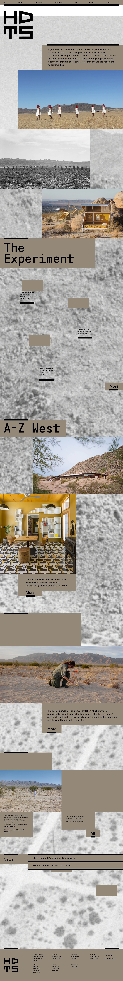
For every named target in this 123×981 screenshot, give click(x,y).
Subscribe (74, 966)
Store (108, 2)
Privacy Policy (94, 956)
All (93, 833)
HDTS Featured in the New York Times (51, 865)
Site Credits (94, 958)
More (113, 386)
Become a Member (110, 956)
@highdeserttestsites (75, 957)
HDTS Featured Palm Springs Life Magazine (54, 858)
